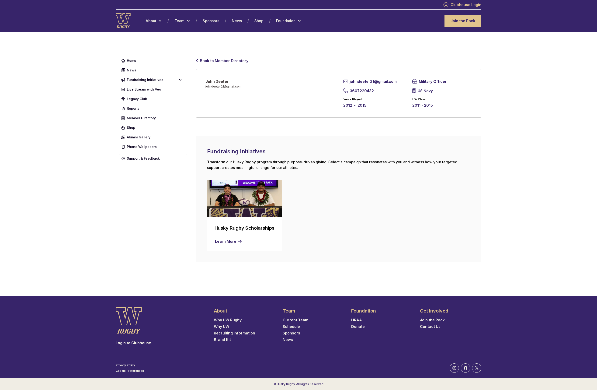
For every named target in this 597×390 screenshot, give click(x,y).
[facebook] (465, 368)
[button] (154, 21)
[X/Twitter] (476, 368)
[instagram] (454, 368)
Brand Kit (222, 339)
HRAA (356, 320)
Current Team (295, 320)
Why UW (221, 326)
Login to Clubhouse (133, 343)
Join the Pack (463, 20)
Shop (259, 20)
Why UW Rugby (228, 320)
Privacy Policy (125, 365)
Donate (358, 326)
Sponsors (211, 20)
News (237, 20)
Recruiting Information (234, 333)
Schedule (291, 326)
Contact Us (430, 326)
